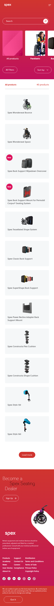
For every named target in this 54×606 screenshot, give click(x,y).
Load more (27, 454)
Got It (13, 599)
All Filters (10, 69)
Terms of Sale (31, 564)
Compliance (19, 568)
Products (6, 558)
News (5, 564)
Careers (17, 564)
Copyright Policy (32, 571)
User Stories (8, 568)
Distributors (30, 558)
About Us (6, 571)
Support (17, 558)
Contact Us (18, 561)
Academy (6, 561)
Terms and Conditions (34, 561)
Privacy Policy (31, 568)
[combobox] (42, 70)
